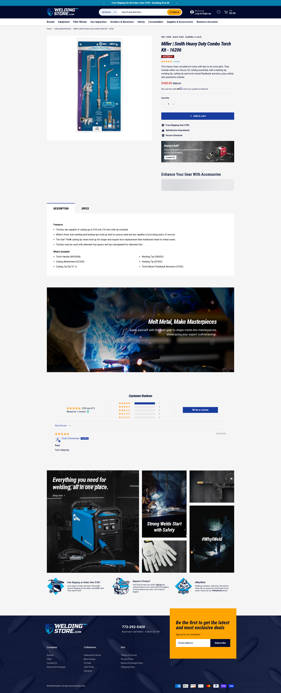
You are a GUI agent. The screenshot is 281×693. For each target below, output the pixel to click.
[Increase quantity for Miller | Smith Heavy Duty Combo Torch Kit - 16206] (173, 104)
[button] (167, 61)
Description (60, 208)
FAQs (49, 659)
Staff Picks (89, 667)
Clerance (88, 671)
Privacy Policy (127, 659)
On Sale (87, 663)
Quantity (165, 98)
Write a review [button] (200, 409)
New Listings (89, 659)
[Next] (177, 3)
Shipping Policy (128, 667)
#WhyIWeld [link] (212, 539)
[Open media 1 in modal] (99, 88)
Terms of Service (129, 655)
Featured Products (92, 655)
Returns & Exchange (56, 667)
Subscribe (220, 643)
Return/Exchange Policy (132, 663)
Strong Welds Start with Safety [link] (164, 527)
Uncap (83, 686)
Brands (50, 655)
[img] (62, 434)
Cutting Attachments (62, 29)
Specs (85, 208)
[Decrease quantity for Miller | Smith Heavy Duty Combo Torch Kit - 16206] (163, 104)
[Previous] (104, 3)
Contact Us (52, 663)
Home (49, 29)
